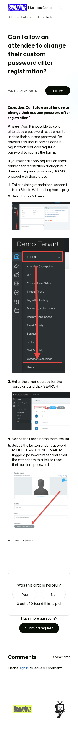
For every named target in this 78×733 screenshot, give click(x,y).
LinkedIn (22, 560)
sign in (24, 668)
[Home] (22, 709)
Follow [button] (58, 91)
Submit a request (39, 628)
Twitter (16, 560)
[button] (24, 594)
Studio (37, 17)
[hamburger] (67, 8)
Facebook (10, 560)
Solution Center (40, 8)
